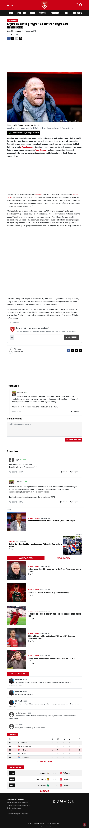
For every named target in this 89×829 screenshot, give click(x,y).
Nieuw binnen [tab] (63, 558)
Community (77, 12)
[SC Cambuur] (48, 779)
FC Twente (66, 773)
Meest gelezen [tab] (26, 558)
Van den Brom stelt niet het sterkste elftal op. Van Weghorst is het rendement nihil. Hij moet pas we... (42, 717)
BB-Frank (19, 680)
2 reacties (15, 323)
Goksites (10, 811)
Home (11, 12)
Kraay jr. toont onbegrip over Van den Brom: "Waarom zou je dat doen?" (52, 660)
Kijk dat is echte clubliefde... (24, 694)
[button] (77, 5)
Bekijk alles (44, 790)
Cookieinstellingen (52, 823)
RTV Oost (38, 194)
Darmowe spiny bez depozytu (17, 814)
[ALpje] (11, 460)
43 (30, 574)
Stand (32, 12)
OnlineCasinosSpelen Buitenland (18, 805)
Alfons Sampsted (27, 147)
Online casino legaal (14, 808)
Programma (21, 12)
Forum (65, 12)
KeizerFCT (21, 392)
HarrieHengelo (21, 713)
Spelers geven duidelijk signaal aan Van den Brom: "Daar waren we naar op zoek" (55, 570)
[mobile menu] (8, 5)
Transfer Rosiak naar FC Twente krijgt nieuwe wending (48, 593)
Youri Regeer (40, 150)
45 (30, 619)
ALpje (16, 460)
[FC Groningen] (48, 785)
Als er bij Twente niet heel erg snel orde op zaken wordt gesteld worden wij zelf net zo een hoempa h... (44, 705)
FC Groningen (41, 785)
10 (34, 595)
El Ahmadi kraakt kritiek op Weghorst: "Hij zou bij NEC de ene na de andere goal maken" (52, 637)
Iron (16, 725)
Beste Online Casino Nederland (18, 802)
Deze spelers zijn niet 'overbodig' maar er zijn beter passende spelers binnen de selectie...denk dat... (40, 683)
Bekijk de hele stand (44, 761)
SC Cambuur (41, 779)
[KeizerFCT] (14, 393)
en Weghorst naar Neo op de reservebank (30, 728)
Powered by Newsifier (44, 826)
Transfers (12, 21)
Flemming (15, 31)
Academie (55, 12)
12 (30, 595)
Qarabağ (43, 773)
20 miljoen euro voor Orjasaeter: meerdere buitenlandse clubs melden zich (54, 615)
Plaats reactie (73, 440)
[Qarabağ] (48, 773)
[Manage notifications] (84, 824)
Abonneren (71, 337)
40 (30, 641)
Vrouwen (42, 12)
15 (30, 663)
